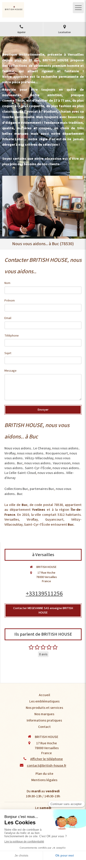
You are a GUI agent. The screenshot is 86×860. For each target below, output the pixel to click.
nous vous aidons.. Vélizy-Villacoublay (40, 456)
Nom (7, 283)
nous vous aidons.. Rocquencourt (42, 453)
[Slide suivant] (79, 206)
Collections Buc (16, 488)
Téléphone (11, 335)
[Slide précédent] (7, 206)
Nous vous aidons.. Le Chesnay (27, 448)
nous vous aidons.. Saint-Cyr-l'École (42, 465)
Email (7, 318)
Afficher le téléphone (46, 759)
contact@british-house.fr (46, 765)
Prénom (9, 300)
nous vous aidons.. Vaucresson (47, 463)
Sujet (7, 353)
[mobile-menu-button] (78, 7)
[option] (43, 206)
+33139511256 (44, 593)
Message (10, 371)
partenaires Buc (42, 488)
